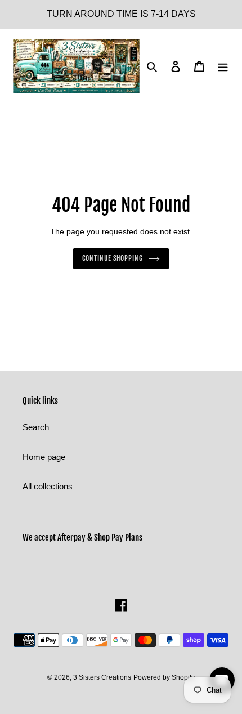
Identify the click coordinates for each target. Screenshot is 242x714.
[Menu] (223, 66)
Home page (44, 457)
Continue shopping (113, 258)
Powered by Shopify (164, 677)
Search (36, 427)
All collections (48, 486)
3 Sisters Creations (102, 677)
